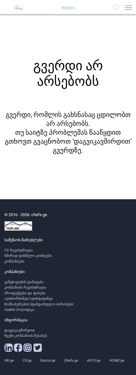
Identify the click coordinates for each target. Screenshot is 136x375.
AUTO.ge (94, 360)
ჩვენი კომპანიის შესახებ (25, 336)
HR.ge (9, 360)
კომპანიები (14, 261)
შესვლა (68, 7)
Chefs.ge (71, 360)
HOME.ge (116, 360)
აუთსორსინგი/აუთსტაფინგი (28, 299)
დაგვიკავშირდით (19, 330)
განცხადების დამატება (24, 282)
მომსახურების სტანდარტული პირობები (38, 304)
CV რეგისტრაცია (18, 250)
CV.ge (27, 360)
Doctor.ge (47, 360)
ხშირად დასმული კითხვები (28, 256)
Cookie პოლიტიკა (19, 310)
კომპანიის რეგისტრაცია (25, 287)
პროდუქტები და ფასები (25, 293)
